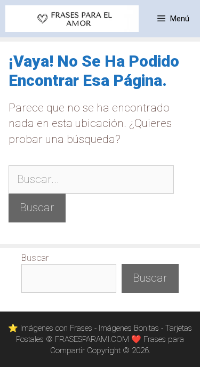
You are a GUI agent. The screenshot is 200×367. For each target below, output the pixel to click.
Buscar (35, 257)
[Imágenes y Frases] (72, 18)
